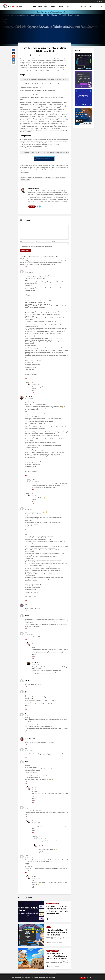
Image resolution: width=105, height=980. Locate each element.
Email (37, 241)
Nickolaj (34, 494)
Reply (26, 266)
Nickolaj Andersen (35, 55)
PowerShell (62, 177)
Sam (26, 508)
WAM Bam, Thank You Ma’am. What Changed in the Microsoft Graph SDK (57, 955)
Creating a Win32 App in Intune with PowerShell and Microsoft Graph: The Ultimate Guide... (57, 910)
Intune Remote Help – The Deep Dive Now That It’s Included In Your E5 (57, 932)
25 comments (49, 55)
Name (21, 241)
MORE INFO (89, 977)
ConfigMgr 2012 (30, 177)
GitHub (86, 6)
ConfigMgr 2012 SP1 (49, 177)
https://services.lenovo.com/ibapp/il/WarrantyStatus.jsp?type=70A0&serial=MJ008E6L (46, 868)
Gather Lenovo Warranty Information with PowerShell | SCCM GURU (40, 257)
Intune (40, 6)
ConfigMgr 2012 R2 (39, 177)
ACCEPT (83, 977)
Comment (22, 224)
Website (53, 241)
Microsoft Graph (55, 903)
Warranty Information (25, 179)
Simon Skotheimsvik (52, 942)
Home (34, 6)
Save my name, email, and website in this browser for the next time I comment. (37, 246)
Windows (53, 6)
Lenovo (57, 177)
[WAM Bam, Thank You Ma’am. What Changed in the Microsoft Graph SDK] (31, 958)
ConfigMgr (60, 6)
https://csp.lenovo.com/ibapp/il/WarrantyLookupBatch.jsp (38, 726)
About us (92, 6)
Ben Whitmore (51, 919)
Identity (46, 6)
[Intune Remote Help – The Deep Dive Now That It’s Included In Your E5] (31, 934)
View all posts (32, 206)
